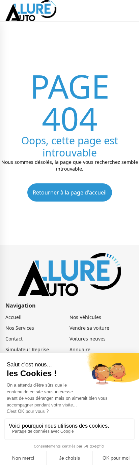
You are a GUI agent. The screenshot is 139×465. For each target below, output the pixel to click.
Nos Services (19, 328)
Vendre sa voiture (89, 328)
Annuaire (80, 349)
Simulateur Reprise (27, 349)
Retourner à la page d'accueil (70, 192)
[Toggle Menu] (127, 10)
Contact (14, 338)
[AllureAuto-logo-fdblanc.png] (30, 10)
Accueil (13, 317)
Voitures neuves (88, 338)
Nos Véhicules (85, 317)
